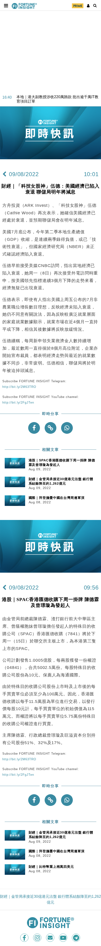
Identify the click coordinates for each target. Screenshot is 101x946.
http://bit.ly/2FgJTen (18, 402)
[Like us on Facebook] (24, 938)
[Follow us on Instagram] (37, 938)
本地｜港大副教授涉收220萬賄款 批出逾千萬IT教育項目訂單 (57, 93)
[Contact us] (50, 938)
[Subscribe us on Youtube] (63, 938)
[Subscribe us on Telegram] (76, 938)
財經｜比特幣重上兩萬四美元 (51, 866)
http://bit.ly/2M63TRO (19, 387)
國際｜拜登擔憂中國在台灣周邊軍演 (57, 498)
